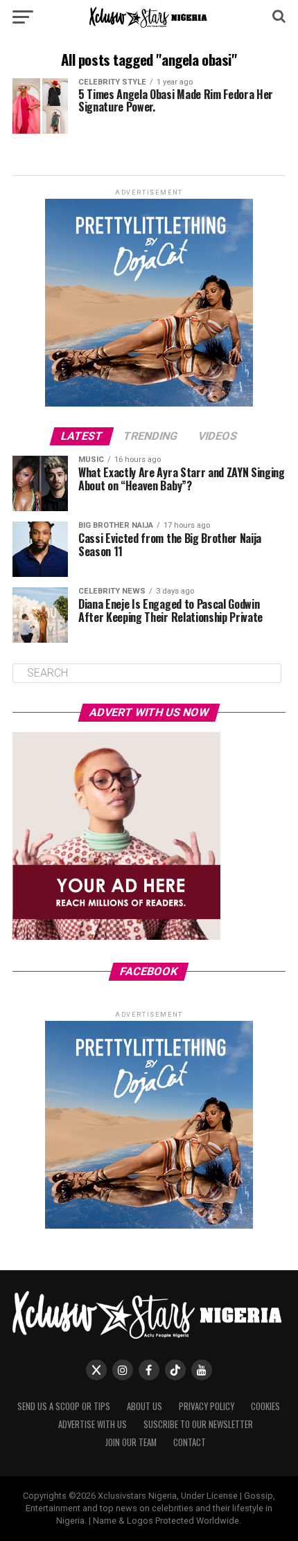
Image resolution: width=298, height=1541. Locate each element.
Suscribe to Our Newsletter (198, 1424)
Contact (189, 1442)
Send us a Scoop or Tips (63, 1406)
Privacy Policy (206, 1406)
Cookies (265, 1406)
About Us (144, 1406)
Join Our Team (131, 1442)
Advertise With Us (92, 1424)
